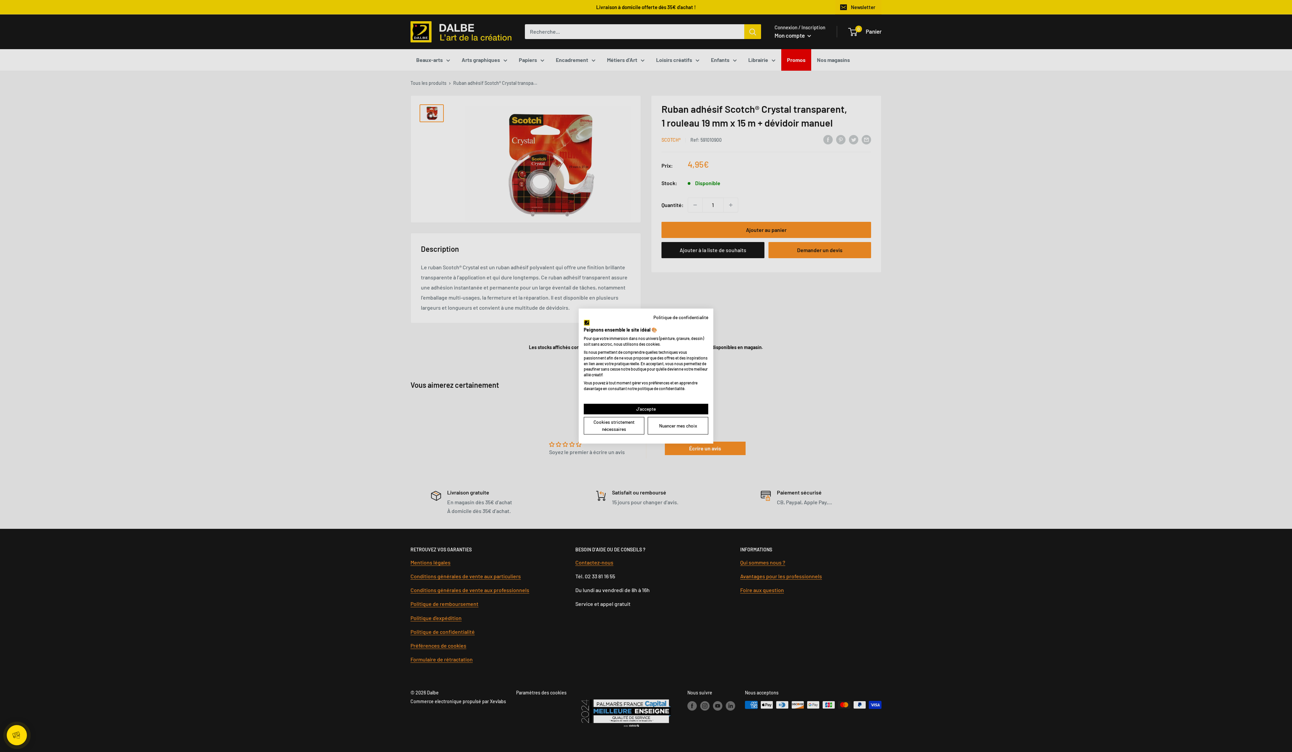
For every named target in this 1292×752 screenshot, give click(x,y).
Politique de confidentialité (680, 317)
